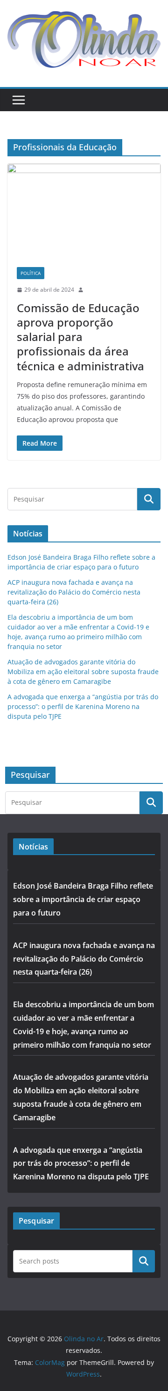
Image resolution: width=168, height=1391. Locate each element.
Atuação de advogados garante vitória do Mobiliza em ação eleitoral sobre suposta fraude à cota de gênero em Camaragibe (83, 671)
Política (31, 273)
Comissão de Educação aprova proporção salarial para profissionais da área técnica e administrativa (80, 337)
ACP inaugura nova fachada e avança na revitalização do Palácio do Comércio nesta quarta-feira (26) (73, 592)
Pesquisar (144, 1261)
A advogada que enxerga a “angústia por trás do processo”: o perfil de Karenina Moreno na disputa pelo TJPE (82, 706)
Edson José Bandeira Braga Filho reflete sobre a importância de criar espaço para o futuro (83, 899)
